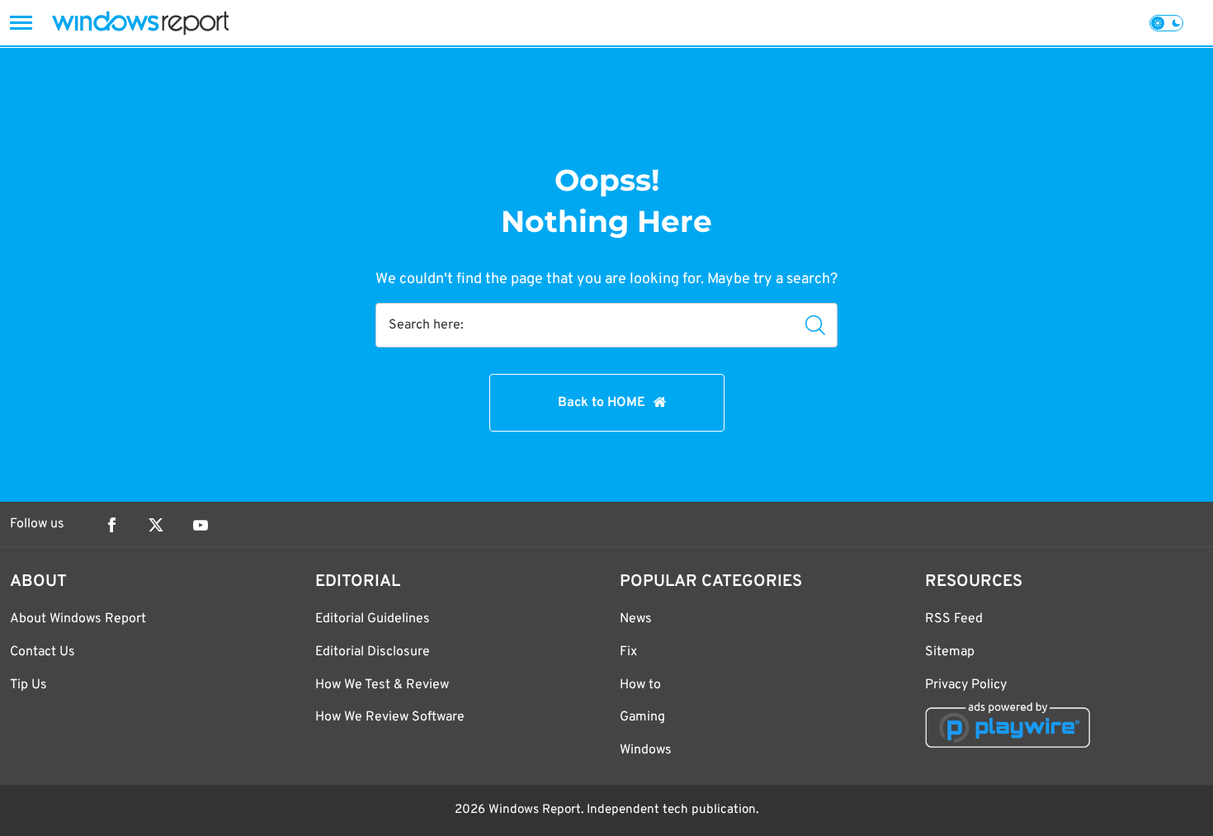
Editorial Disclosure (372, 652)
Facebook (111, 524)
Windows (646, 750)
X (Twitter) (156, 524)
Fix (628, 652)
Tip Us (28, 685)
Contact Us (42, 652)
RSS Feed (954, 619)
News (636, 619)
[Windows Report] (140, 22)
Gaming (642, 717)
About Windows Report (78, 619)
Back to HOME (601, 402)
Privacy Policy (966, 685)
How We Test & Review (382, 685)
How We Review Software (390, 717)
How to (640, 685)
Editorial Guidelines (372, 619)
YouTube (200, 524)
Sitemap (950, 652)
